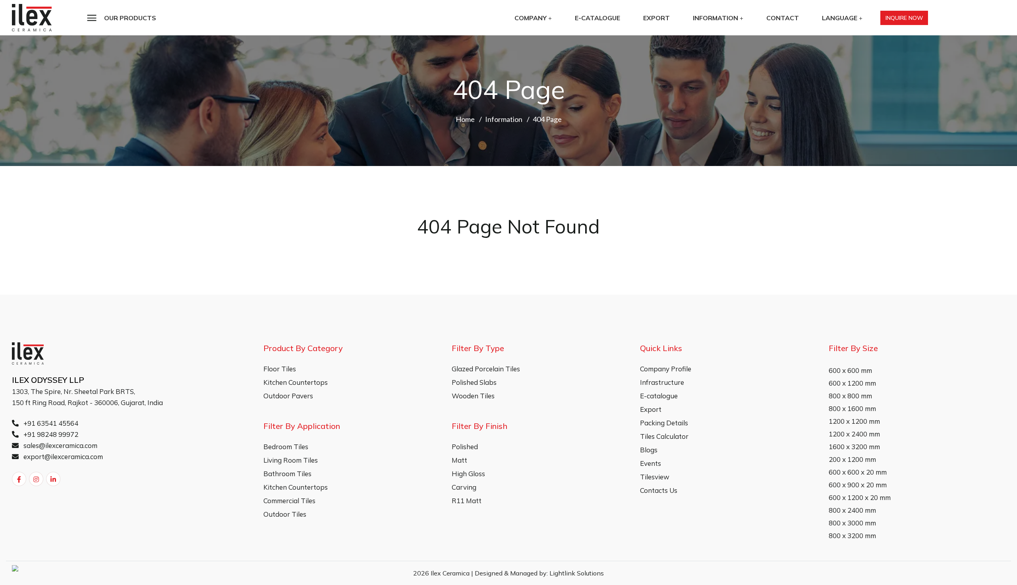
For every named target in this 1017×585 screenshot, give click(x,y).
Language (839, 18)
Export (656, 18)
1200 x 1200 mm (854, 421)
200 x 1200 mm (852, 459)
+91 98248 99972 (50, 434)
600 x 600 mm (850, 370)
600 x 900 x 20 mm (858, 485)
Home (465, 119)
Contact (782, 18)
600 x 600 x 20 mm (858, 472)
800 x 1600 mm (852, 408)
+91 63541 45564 (50, 423)
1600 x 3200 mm (854, 446)
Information (715, 18)
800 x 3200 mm (852, 535)
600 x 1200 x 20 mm (860, 497)
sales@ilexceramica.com (59, 445)
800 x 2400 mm (852, 510)
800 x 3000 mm (852, 523)
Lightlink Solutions (576, 573)
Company (530, 18)
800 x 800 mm (850, 396)
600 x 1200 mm (852, 383)
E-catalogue (597, 18)
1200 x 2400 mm (854, 434)
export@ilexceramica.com (62, 456)
